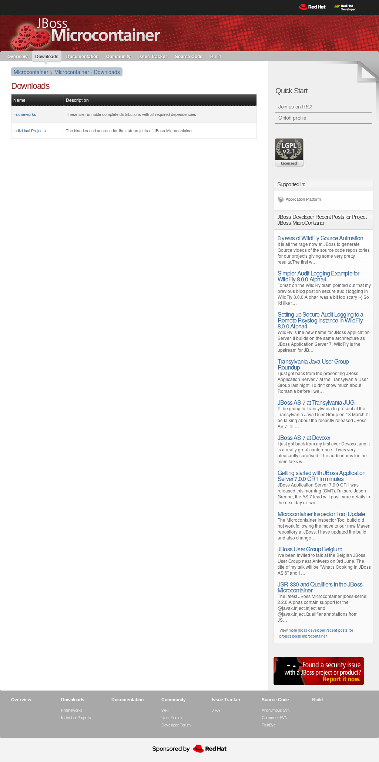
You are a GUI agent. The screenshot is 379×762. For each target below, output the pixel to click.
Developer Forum (175, 725)
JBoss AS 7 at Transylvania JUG (316, 402)
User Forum (171, 717)
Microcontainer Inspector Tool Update (321, 513)
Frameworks (24, 114)
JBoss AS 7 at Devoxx (304, 437)
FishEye (268, 725)
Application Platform (303, 199)
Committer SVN (274, 717)
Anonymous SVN (276, 710)
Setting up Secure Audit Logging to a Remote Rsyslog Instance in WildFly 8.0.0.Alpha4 (320, 320)
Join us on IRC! (295, 107)
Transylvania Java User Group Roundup (313, 364)
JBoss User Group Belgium (310, 549)
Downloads (46, 56)
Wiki (164, 710)
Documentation (82, 56)
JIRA (216, 710)
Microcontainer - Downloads (87, 72)
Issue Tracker (152, 56)
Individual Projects (29, 130)
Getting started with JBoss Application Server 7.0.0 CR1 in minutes (322, 475)
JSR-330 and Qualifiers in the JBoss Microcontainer (320, 587)
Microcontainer (31, 72)
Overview (17, 56)
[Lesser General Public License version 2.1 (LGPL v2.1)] (290, 153)
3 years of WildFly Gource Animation (320, 238)
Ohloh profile (292, 118)
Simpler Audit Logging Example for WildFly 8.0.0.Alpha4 (318, 276)
